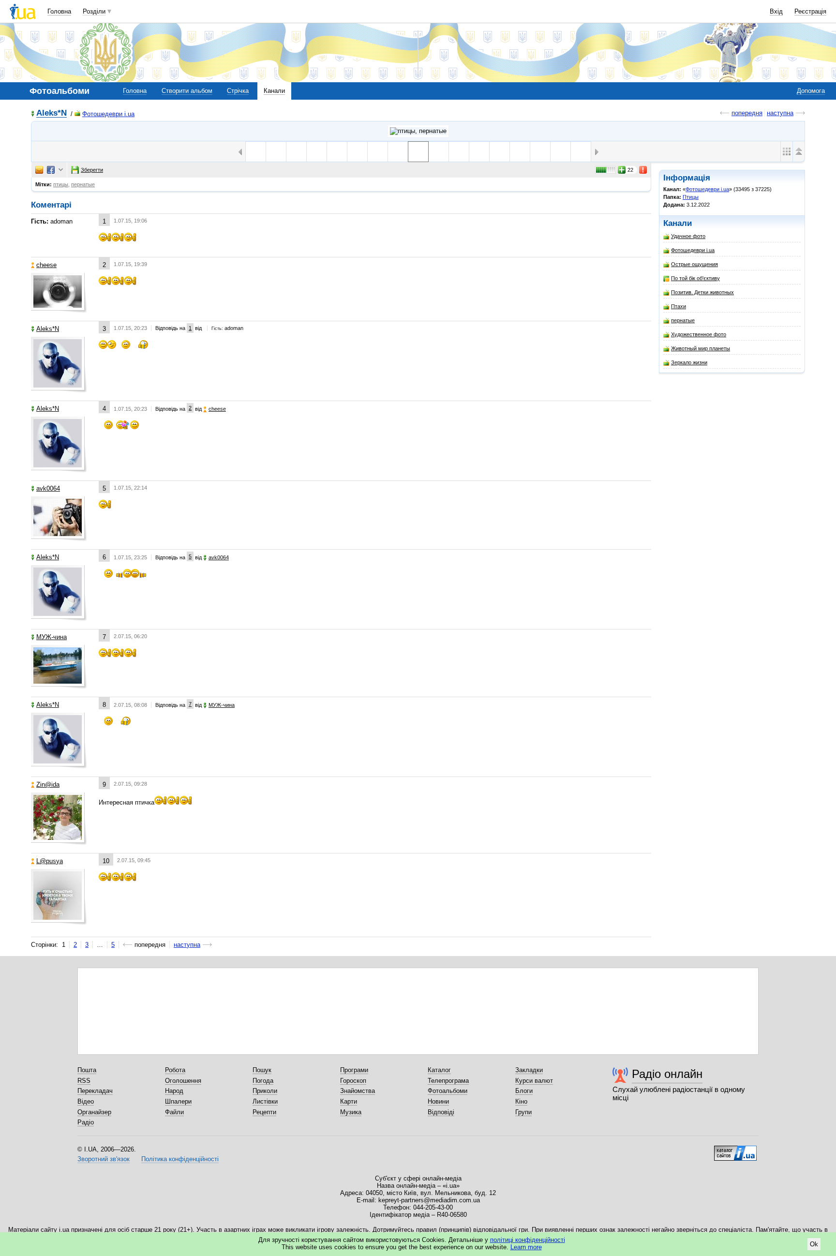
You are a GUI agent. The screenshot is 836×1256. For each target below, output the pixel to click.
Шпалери (178, 1101)
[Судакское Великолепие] (357, 151)
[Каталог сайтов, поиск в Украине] (735, 1149)
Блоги (524, 1090)
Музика (350, 1112)
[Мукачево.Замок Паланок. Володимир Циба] (499, 151)
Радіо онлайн (667, 1073)
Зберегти (92, 170)
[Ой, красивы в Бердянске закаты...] (377, 151)
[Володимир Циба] (458, 151)
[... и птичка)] (255, 151)
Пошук (262, 1070)
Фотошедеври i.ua (108, 114)
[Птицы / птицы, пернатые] (418, 131)
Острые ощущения (694, 264)
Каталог (439, 1070)
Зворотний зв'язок (103, 1159)
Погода (263, 1080)
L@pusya (49, 861)
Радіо (85, 1122)
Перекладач (95, 1090)
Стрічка (238, 90)
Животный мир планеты (700, 348)
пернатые (683, 320)
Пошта (86, 1070)
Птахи (678, 306)
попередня (747, 113)
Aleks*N (51, 113)
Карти (348, 1101)
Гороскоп (353, 1080)
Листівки (265, 1101)
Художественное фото (698, 334)
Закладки (529, 1070)
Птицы (691, 197)
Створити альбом (187, 90)
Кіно (521, 1101)
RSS (83, 1080)
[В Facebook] (51, 170)
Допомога (811, 90)
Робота (175, 1070)
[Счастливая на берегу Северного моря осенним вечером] (316, 151)
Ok (814, 1244)
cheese (46, 265)
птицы (60, 184)
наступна (780, 113)
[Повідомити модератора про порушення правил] (643, 170)
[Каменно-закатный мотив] (276, 151)
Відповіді (441, 1112)
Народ (174, 1090)
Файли (174, 1112)
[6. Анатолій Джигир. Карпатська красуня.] (438, 151)
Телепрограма (448, 1080)
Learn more (526, 1247)
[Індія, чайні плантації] (479, 151)
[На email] (39, 170)
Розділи (94, 11)
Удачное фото (688, 236)
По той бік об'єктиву (695, 278)
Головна (59, 11)
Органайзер (94, 1112)
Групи (523, 1112)
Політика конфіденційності (180, 1159)
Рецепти (264, 1112)
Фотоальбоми (447, 1090)
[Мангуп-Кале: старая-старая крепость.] (296, 151)
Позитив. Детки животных (702, 292)
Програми (354, 1070)
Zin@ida (48, 784)
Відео (85, 1101)
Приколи (265, 1090)
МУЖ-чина (51, 637)
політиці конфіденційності (527, 1239)
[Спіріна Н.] (560, 151)
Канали (274, 90)
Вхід (776, 11)
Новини (438, 1101)
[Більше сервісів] (61, 170)
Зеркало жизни (689, 362)
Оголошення (183, 1080)
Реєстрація (810, 11)
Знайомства (357, 1090)
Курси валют (534, 1080)
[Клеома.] (398, 151)
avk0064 (48, 488)
